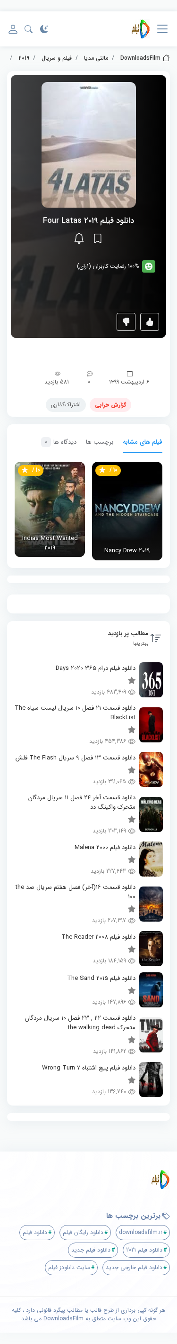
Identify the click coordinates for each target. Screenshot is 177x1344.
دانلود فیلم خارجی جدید (134, 1267)
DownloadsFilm (140, 58)
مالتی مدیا (96, 58)
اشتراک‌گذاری (66, 404)
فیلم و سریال (57, 58)
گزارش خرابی (110, 404)
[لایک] (149, 322)
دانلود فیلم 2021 (144, 1249)
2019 (23, 58)
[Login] (13, 29)
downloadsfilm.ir (140, 1232)
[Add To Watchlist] (97, 238)
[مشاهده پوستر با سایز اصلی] (89, 144)
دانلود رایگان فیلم (83, 1232)
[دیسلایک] (126, 322)
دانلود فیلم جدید (90, 1249)
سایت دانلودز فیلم (69, 1267)
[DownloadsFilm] (140, 29)
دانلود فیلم (35, 1232)
